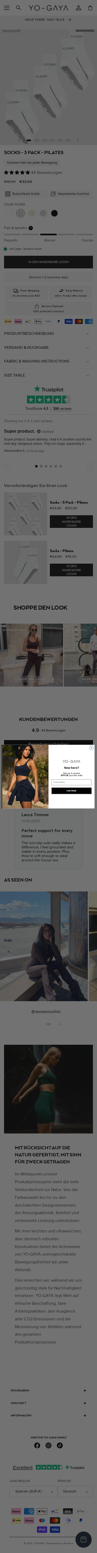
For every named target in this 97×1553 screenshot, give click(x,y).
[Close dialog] (91, 747)
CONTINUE (72, 790)
